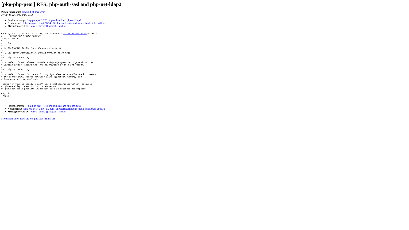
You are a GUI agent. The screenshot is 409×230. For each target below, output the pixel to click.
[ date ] (33, 26)
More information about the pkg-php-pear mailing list (28, 118)
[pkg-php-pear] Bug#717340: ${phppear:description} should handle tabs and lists (64, 23)
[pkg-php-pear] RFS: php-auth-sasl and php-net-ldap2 (54, 20)
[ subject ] (52, 26)
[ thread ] (42, 26)
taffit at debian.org (75, 33)
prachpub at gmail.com (33, 12)
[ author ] (62, 26)
